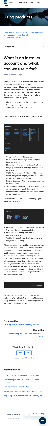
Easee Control (22, 35)
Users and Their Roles (14, 38)
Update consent (14, 419)
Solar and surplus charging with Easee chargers (23, 391)
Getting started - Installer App (16, 387)
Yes (20, 353)
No (28, 353)
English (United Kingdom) (30, 2)
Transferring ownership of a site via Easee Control (21, 381)
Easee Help (8, 33)
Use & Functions (36, 33)
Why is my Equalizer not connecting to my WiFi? (24, 396)
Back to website (13, 414)
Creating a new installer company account (22, 325)
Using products (21, 33)
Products (10, 35)
